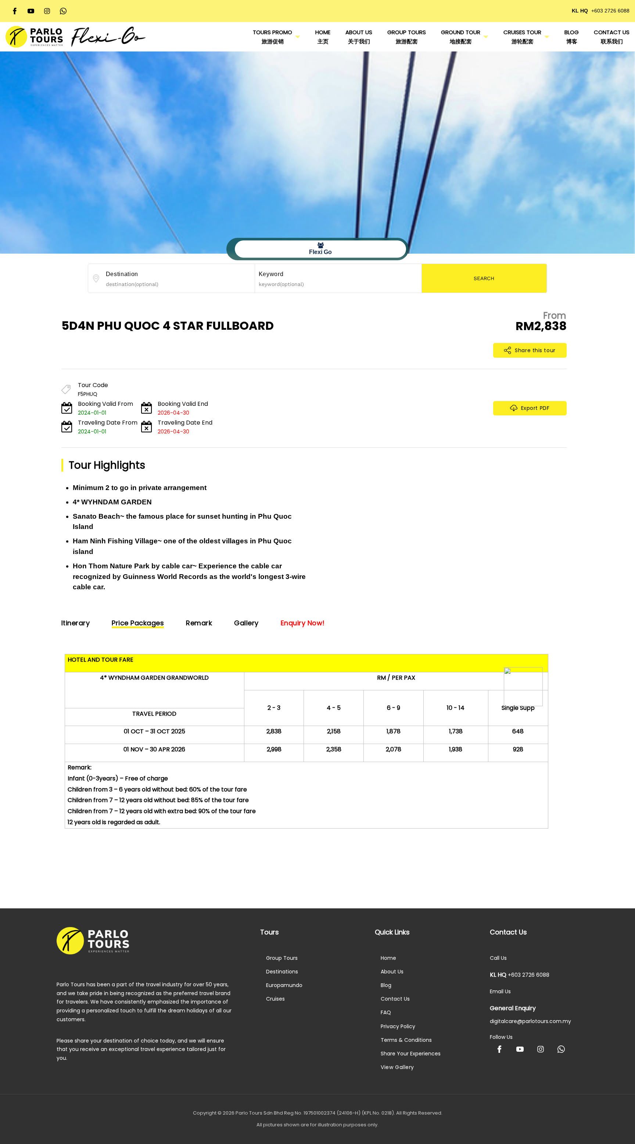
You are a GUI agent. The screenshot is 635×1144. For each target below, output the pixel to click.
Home (388, 958)
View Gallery (397, 1067)
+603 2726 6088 (610, 11)
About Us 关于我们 (358, 37)
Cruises (275, 998)
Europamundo (284, 985)
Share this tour (535, 350)
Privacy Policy (398, 1026)
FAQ (386, 1012)
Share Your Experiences (411, 1053)
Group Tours (282, 958)
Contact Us (395, 998)
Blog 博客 (571, 37)
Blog (386, 985)
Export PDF (535, 408)
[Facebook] (14, 11)
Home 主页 (322, 37)
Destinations (282, 971)
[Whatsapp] (63, 11)
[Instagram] (47, 11)
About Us (392, 971)
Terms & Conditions (406, 1040)
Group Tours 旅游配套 (406, 37)
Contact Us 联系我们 (611, 37)
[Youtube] (31, 11)
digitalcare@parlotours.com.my (530, 1021)
